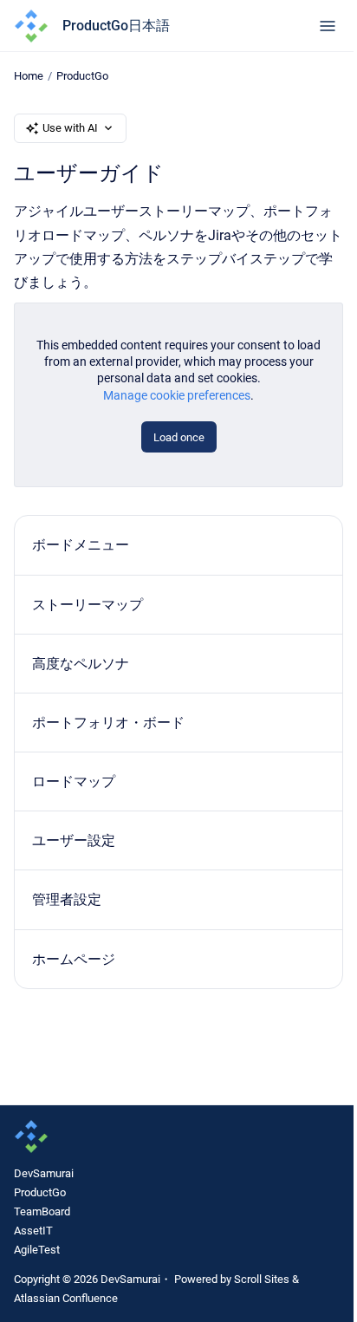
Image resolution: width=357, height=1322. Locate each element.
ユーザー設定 (73, 840)
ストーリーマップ (87, 604)
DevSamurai (44, 1173)
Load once (178, 437)
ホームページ (73, 959)
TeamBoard (42, 1211)
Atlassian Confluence (66, 1298)
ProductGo (82, 75)
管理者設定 (66, 899)
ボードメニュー (80, 545)
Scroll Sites (261, 1279)
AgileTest (37, 1249)
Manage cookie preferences (176, 395)
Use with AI (70, 127)
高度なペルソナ (80, 663)
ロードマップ (73, 781)
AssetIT (33, 1230)
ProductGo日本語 (116, 25)
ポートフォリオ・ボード (108, 722)
